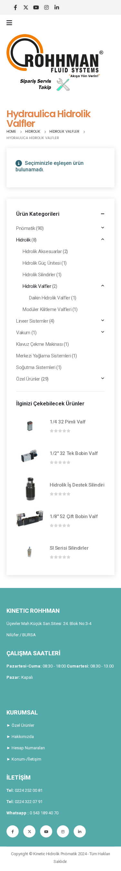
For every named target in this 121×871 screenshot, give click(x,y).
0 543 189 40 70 (44, 812)
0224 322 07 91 (29, 801)
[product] (29, 425)
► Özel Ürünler (20, 725)
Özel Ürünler (28, 379)
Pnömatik (25, 228)
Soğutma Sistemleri (35, 367)
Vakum (23, 333)
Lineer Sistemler (32, 321)
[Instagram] (47, 8)
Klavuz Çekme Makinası (39, 344)
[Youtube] (36, 8)
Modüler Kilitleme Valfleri (47, 309)
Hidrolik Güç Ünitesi (42, 263)
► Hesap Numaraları (25, 747)
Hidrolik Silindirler (39, 275)
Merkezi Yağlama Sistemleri (43, 356)
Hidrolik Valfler (37, 286)
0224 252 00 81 (29, 790)
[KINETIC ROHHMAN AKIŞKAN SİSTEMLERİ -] (54, 56)
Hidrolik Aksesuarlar (42, 251)
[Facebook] (16, 8)
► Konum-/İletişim (23, 759)
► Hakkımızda (20, 736)
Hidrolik (23, 240)
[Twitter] (26, 8)
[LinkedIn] (57, 8)
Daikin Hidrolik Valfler (49, 298)
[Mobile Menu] (11, 22)
